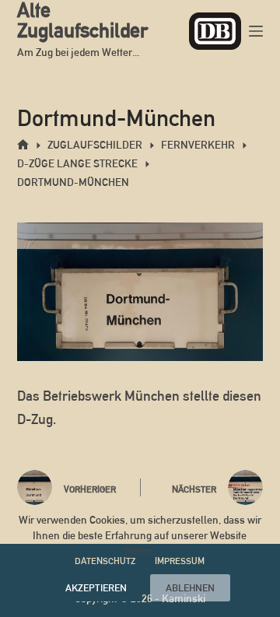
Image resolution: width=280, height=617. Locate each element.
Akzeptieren (96, 588)
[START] (23, 145)
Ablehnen (190, 588)
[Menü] (256, 31)
